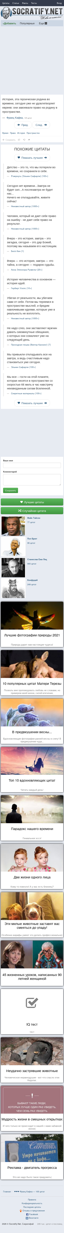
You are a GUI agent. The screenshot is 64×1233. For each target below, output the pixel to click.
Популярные (27, 23)
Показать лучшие (32, 157)
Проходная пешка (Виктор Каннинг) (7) (31, 344)
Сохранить (10, 490)
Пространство (33, 132)
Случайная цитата (33, 511)
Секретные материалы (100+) (26, 393)
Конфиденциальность (32, 1203)
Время (5, 132)
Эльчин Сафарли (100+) (23, 367)
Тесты (34, 3)
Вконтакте (33, 1217)
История (21, 132)
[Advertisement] (32, 60)
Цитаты (5, 3)
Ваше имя (8, 460)
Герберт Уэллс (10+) (21, 288)
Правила (32, 1199)
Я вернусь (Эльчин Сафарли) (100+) (29, 176)
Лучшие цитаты (33, 502)
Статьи (15, 3)
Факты (25, 3)
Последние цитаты (32, 1206)
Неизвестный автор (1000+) (25, 206)
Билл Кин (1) (17, 251)
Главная (7, 1191)
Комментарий (10, 471)
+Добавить (9, 23)
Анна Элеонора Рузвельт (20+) (26, 269)
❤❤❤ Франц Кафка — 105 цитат (29, 1191)
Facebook (33, 1214)
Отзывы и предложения (34, 1210)
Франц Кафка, (19, 117)
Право (13, 132)
